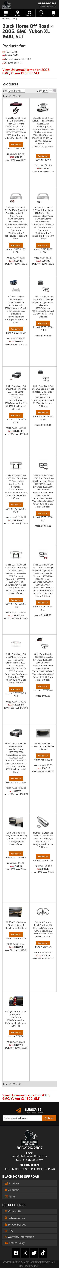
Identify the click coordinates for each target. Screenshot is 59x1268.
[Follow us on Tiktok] (43, 1253)
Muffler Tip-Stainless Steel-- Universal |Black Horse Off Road (16, 925)
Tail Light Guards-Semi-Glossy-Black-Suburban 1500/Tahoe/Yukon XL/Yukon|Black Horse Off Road (16, 1018)
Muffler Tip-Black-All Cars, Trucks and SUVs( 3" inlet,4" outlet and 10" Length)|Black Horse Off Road (16, 838)
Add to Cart (16, 505)
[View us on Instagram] (25, 1253)
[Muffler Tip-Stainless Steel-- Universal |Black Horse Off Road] (16, 911)
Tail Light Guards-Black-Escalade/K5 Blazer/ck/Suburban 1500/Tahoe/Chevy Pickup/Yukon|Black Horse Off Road (43, 929)
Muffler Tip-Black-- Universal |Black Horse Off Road (43, 746)
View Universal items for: (26, 1097)
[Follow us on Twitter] (34, 1253)
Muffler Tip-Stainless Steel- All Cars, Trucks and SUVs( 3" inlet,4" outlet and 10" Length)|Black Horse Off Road (43, 839)
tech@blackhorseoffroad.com (29, 1156)
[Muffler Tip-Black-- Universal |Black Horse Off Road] (43, 733)
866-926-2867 (29, 1148)
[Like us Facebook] (16, 1253)
